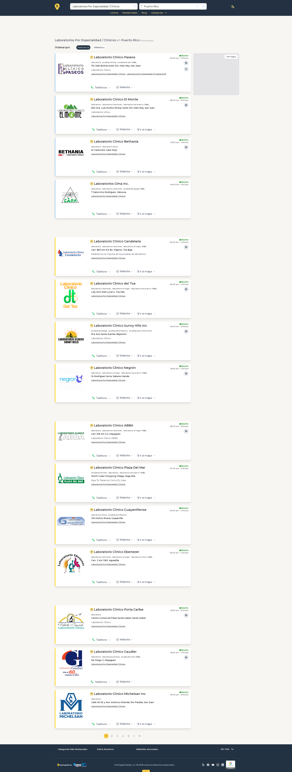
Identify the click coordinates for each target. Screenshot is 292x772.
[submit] (201, 6)
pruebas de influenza (117, 515)
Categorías (157, 12)
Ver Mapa (231, 56)
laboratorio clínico (110, 146)
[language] (233, 7)
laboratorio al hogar (132, 246)
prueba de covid (128, 657)
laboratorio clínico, (99, 515)
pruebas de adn (124, 62)
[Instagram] (186, 69)
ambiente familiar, (99, 473)
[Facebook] (186, 63)
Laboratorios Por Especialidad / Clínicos (108, 116)
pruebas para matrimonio (140, 331)
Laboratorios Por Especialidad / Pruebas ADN (146, 74)
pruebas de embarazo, (118, 331)
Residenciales (129, 12)
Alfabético (99, 47)
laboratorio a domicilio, (112, 104)
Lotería (114, 12)
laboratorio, (96, 62)
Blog (144, 12)
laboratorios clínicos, (111, 657)
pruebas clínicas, (109, 62)
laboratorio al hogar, (121, 288)
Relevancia (83, 47)
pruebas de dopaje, (99, 331)
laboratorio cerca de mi (133, 104)
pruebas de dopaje (131, 189)
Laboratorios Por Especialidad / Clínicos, (108, 74)
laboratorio (96, 614)
